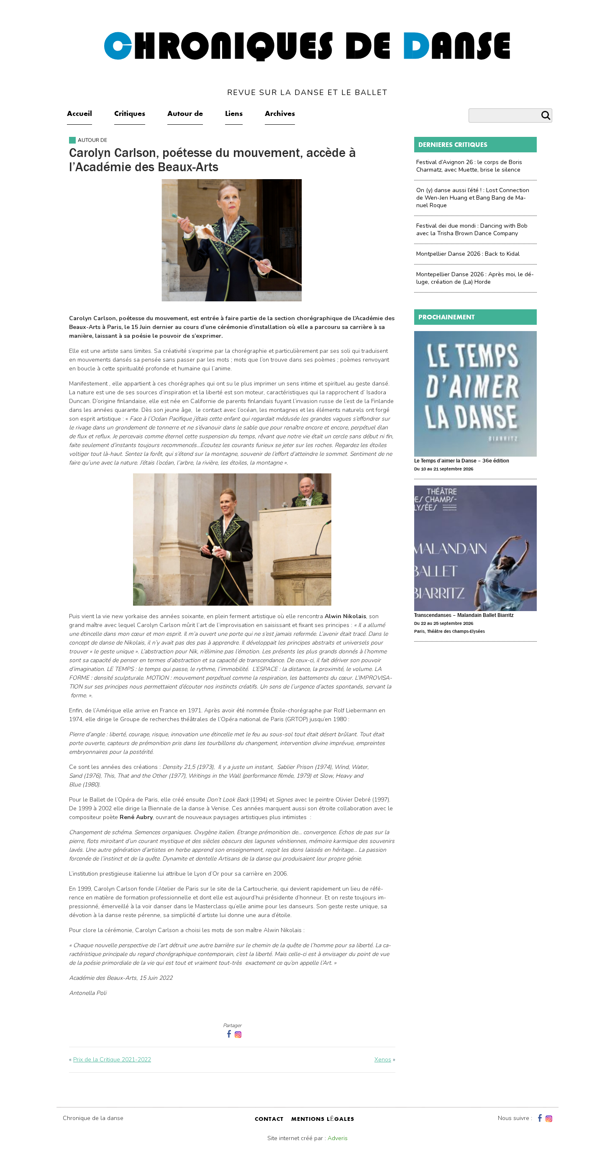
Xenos (382, 1060)
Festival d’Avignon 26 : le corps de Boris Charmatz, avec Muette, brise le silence (469, 166)
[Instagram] (238, 1034)
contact (269, 1120)
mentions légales (322, 1120)
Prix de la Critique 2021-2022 (112, 1060)
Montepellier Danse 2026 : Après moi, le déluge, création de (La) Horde (475, 278)
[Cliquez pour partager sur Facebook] (228, 1034)
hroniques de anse (308, 62)
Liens (234, 114)
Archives (280, 114)
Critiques (129, 114)
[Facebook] (539, 1118)
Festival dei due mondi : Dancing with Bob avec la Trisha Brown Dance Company (472, 229)
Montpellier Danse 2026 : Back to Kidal (468, 254)
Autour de (185, 114)
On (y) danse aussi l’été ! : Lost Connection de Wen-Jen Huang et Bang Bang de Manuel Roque (472, 197)
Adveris (338, 1138)
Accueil (79, 114)
